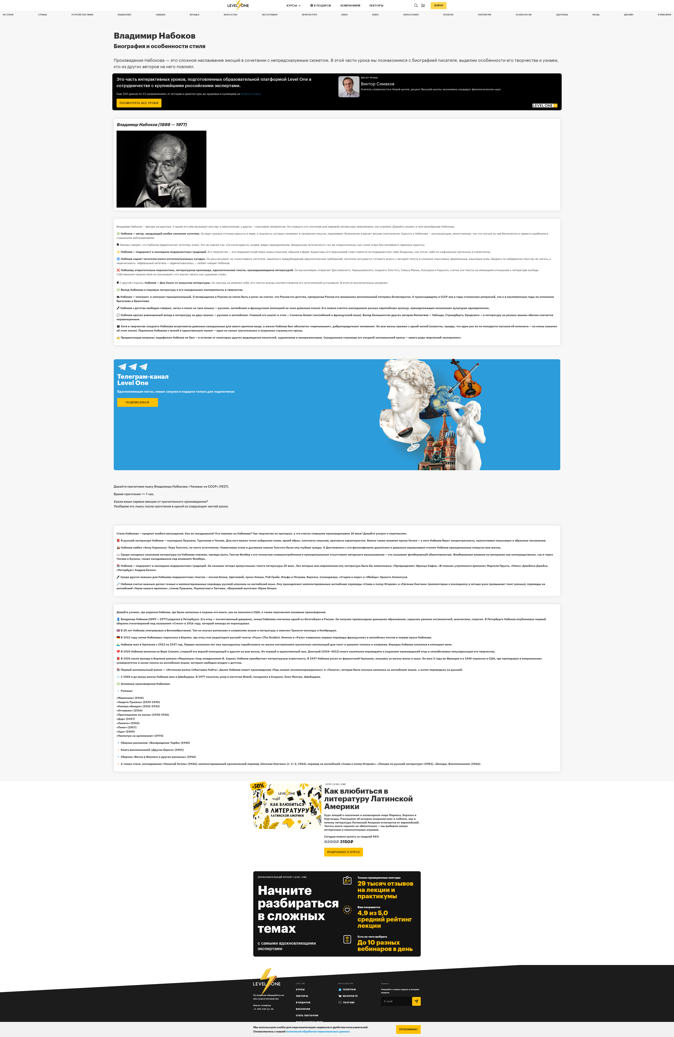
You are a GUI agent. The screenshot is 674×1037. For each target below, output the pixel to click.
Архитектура (309, 15)
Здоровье (562, 15)
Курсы (292, 5)
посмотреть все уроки (139, 103)
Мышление (124, 15)
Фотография (269, 15)
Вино (375, 15)
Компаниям (350, 5)
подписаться (137, 402)
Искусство (231, 15)
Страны (42, 15)
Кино (344, 15)
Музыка (194, 15)
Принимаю (408, 1029)
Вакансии (303, 1009)
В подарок (322, 5)
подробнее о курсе (343, 852)
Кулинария (664, 15)
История (8, 15)
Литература (484, 15)
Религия (448, 15)
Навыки (160, 15)
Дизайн (628, 15)
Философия (411, 15)
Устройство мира (82, 15)
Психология (523, 15)
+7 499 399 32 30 (263, 1009)
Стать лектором (307, 1016)
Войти (438, 5)
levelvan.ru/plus (251, 94)
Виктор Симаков (377, 84)
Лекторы (376, 5)
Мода (596, 15)
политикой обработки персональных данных (318, 1031)
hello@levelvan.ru (266, 998)
